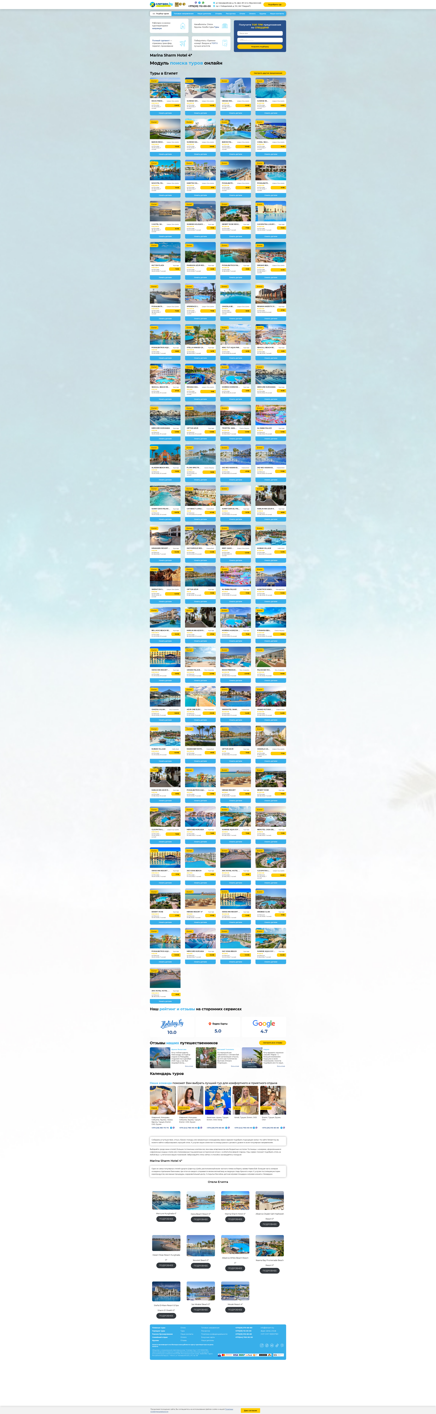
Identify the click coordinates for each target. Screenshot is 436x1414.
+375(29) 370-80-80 (243, 1328)
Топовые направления (183, 14)
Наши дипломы (204, 14)
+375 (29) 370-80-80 (215, 1128)
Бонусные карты (208, 1337)
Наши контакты (277, 14)
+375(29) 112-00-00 (199, 6)
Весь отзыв (189, 1066)
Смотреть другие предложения (268, 73)
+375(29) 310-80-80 (243, 1334)
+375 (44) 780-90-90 (188, 1128)
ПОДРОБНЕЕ (166, 1219)
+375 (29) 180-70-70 (160, 1128)
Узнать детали (165, 113)
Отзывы (218, 14)
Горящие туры (158, 1331)
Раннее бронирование (162, 1334)
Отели (242, 14)
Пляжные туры (158, 1328)
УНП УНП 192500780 (269, 1334)
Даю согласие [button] (250, 1410)
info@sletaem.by (267, 1328)
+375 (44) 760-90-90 (243, 1128)
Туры (183, 1331)
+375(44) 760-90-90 (244, 1337)
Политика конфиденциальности (214, 1334)
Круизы (263, 14)
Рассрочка (230, 14)
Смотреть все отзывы (272, 1043)
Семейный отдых (160, 1337)
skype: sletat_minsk (268, 1331)
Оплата (252, 14)
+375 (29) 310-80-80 (270, 1128)
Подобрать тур (274, 5)
